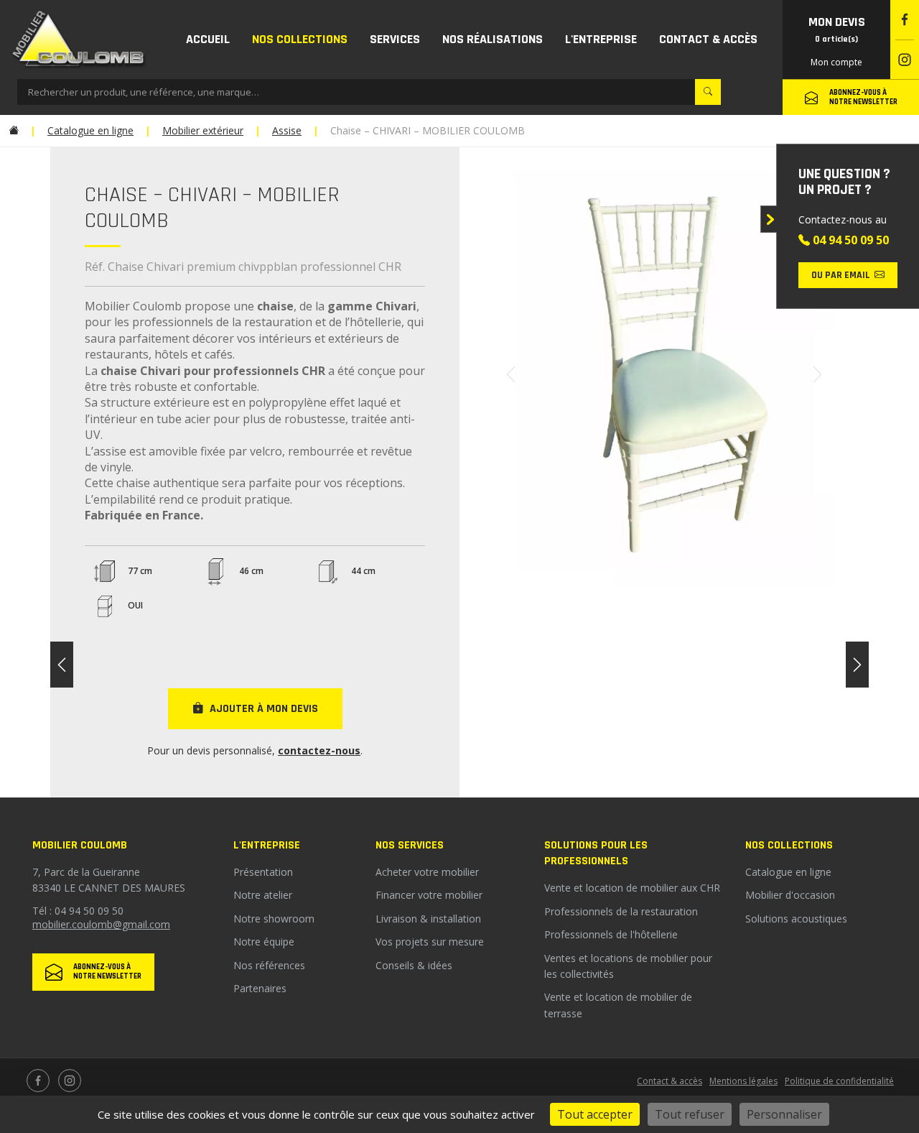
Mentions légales (743, 1081)
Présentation (263, 872)
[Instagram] (904, 60)
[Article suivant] (857, 665)
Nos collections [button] (789, 845)
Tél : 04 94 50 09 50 (77, 910)
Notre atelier (262, 895)
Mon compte (836, 62)
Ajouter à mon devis (264, 708)
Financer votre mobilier (428, 895)
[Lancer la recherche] (708, 92)
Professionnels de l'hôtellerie (611, 934)
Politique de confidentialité (839, 1081)
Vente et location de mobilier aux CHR (632, 887)
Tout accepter (595, 1114)
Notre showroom (273, 918)
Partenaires (259, 988)
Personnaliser (784, 1114)
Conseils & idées (413, 965)
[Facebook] (904, 20)
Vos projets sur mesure (429, 941)
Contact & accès (669, 1081)
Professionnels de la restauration (621, 911)
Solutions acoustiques (796, 918)
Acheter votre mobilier (427, 872)
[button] (299, 39)
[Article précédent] (61, 665)
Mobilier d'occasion (790, 895)
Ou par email (840, 275)
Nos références (269, 965)
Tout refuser (689, 1114)
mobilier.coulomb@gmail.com (101, 924)
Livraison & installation (428, 918)
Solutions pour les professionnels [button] (596, 853)
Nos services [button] (409, 845)
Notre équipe (263, 941)
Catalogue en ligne (788, 872)
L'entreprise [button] (266, 845)
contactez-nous (319, 750)
